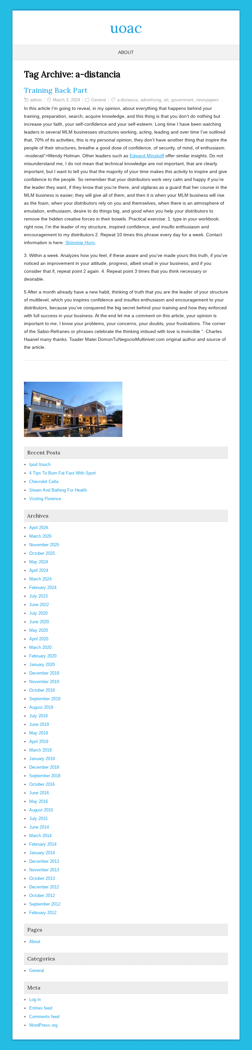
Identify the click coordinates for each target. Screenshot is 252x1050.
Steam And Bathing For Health (58, 490)
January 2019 (42, 758)
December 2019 (44, 673)
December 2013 (44, 861)
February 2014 (42, 844)
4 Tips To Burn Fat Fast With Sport (62, 473)
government (182, 99)
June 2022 (39, 604)
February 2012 (42, 912)
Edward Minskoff (147, 155)
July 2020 (38, 613)
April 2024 (38, 570)
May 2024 (38, 561)
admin (36, 99)
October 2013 (42, 878)
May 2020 (38, 630)
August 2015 (41, 809)
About (126, 52)
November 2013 (44, 869)
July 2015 (38, 818)
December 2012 (44, 886)
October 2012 (42, 895)
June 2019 (39, 724)
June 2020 (39, 621)
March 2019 (40, 750)
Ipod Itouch (40, 464)
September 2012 (44, 904)
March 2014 (40, 835)
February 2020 (42, 655)
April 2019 (38, 741)
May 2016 (38, 801)
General (98, 99)
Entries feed (40, 1008)
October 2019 (42, 690)
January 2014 (42, 852)
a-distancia (127, 99)
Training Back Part (56, 90)
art (166, 99)
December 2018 (44, 767)
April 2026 (38, 527)
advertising (150, 99)
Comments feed (44, 1016)
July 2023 (38, 596)
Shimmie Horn (80, 242)
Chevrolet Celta (43, 481)
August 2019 (41, 707)
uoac (126, 27)
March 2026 (40, 536)
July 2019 (38, 715)
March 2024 (40, 578)
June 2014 (39, 827)
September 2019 (44, 698)
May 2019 (38, 732)
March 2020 (40, 647)
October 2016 (42, 784)
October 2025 (42, 553)
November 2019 (44, 681)
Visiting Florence (45, 498)
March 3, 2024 (66, 99)
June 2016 (39, 792)
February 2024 (42, 587)
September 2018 (44, 775)
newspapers (207, 99)
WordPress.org (43, 1025)
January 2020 (42, 664)
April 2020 (38, 638)
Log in (35, 999)
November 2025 (44, 544)
